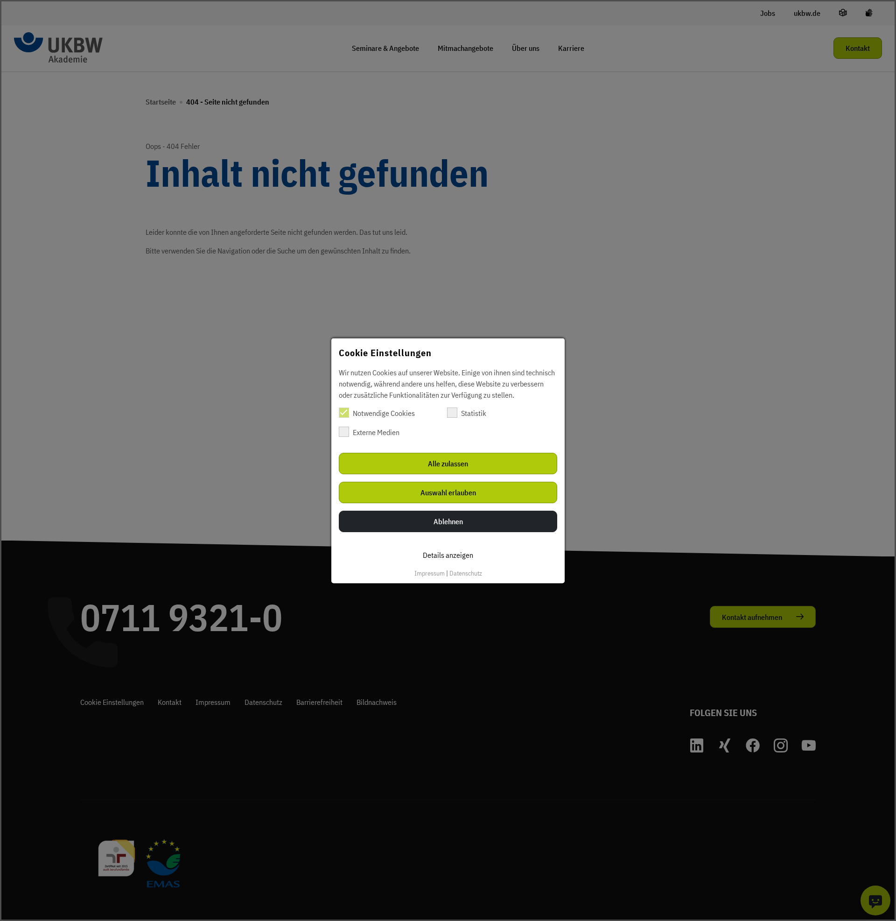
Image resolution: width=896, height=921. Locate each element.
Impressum (429, 573)
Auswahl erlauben (448, 492)
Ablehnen (448, 521)
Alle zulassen (448, 463)
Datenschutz (465, 573)
